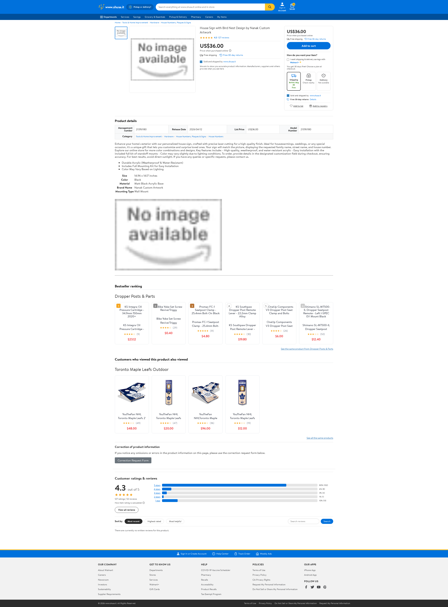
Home (117, 22)
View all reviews (126, 509)
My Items (221, 16)
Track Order (244, 553)
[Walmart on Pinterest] (325, 587)
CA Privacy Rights (261, 579)
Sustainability (104, 589)
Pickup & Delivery (178, 16)
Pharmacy (196, 16)
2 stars (157, 497)
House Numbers (216, 136)
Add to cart (309, 46)
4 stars (157, 489)
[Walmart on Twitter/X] (312, 587)
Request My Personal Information (269, 584)
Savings (137, 16)
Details (313, 99)
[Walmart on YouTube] (319, 587)
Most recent (133, 521)
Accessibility (207, 584)
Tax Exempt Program (211, 594)
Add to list (298, 105)
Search (327, 521)
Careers (209, 16)
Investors (102, 584)
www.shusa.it (229, 61)
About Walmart (105, 570)
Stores (152, 574)
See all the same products (320, 437)
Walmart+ (154, 584)
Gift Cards (154, 589)
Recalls (204, 579)
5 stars (157, 485)
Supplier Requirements (109, 594)
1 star (157, 500)
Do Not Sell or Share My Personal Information (275, 589)
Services (125, 16)
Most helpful (175, 521)
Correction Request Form (133, 460)
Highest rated (154, 521)
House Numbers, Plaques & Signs (176, 22)
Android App (310, 574)
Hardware (154, 22)
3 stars (157, 493)
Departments (110, 16)
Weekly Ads (266, 553)
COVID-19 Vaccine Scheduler (215, 570)
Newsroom (103, 579)
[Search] (270, 7)
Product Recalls (208, 589)
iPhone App (310, 570)
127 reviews (223, 37)
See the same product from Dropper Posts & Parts (307, 348)
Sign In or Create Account (193, 553)
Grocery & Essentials (155, 16)
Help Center (222, 553)
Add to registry (320, 105)
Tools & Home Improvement (135, 22)
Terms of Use (259, 570)
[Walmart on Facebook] (306, 587)
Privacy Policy (260, 574)
